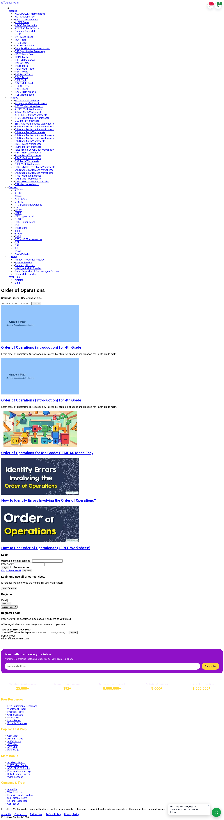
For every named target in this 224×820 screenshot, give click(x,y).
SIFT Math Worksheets (27, 164)
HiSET (18, 210)
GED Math (12, 735)
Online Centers (15, 714)
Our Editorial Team (17, 798)
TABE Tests (21, 89)
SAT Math (12, 744)
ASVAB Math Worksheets (28, 112)
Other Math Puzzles (25, 274)
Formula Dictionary (17, 723)
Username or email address (16, 560)
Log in (5, 567)
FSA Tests (20, 39)
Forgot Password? (11, 570)
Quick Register (9, 588)
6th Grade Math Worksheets (30, 132)
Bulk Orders (36, 814)
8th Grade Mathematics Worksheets (34, 138)
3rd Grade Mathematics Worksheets (34, 123)
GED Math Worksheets (27, 120)
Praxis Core (21, 227)
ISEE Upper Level (24, 216)
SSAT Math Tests (24, 83)
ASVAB (18, 196)
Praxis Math (21, 65)
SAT (17, 245)
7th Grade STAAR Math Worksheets (34, 170)
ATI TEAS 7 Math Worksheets (31, 115)
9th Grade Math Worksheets (30, 141)
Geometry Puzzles (25, 265)
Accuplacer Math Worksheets (31, 103)
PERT (18, 224)
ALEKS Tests (22, 22)
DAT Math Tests (24, 36)
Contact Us (13, 803)
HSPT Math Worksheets (28, 146)
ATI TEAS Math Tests (27, 28)
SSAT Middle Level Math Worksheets (35, 167)
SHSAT (19, 219)
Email (4, 600)
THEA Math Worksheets (28, 175)
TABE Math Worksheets (28, 178)
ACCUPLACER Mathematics (30, 13)
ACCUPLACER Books (18, 768)
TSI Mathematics (24, 94)
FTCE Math (21, 42)
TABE (18, 236)
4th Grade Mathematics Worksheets (34, 126)
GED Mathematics (24, 45)
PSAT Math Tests (24, 68)
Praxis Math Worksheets (28, 155)
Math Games (14, 720)
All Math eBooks (16, 762)
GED (17, 207)
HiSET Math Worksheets (28, 144)
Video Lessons (15, 777)
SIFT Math (21, 80)
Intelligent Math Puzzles (28, 268)
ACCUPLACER (22, 253)
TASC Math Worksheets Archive (32, 181)
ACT (17, 248)
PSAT (18, 251)
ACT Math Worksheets (27, 100)
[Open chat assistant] (216, 812)
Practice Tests (15, 711)
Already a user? (9, 607)
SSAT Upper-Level (25, 222)
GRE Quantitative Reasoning (30, 51)
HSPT (18, 213)
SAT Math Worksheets (27, 161)
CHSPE (19, 201)
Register (27, 571)
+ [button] (8, 10)
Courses (13, 187)
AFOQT (19, 190)
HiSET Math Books (17, 765)
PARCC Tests (22, 63)
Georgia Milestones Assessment (32, 48)
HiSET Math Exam (24, 54)
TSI (17, 242)
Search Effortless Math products (19, 632)
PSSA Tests (21, 71)
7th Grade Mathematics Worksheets (34, 135)
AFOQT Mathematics (26, 19)
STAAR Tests (22, 86)
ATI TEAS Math (15, 738)
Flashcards (13, 717)
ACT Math (12, 747)
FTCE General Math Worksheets (32, 117)
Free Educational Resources (22, 706)
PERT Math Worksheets (28, 152)
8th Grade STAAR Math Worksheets (34, 172)
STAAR (19, 233)
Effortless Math (10, 2)
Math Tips (14, 277)
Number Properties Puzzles (29, 259)
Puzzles (13, 256)
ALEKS (18, 193)
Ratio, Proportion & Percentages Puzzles (37, 271)
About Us (12, 789)
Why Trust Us (14, 792)
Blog (17, 282)
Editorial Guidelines (17, 800)
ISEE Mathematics (25, 60)
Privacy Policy (71, 814)
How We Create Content (20, 795)
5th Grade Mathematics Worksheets (34, 129)
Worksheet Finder (16, 708)
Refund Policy (53, 814)
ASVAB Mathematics (26, 25)
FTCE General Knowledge (28, 204)
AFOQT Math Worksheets (29, 106)
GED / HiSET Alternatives (28, 239)
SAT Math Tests (24, 74)
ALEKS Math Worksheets (28, 109)
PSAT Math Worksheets (28, 158)
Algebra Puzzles (23, 262)
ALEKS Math (14, 741)
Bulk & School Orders (18, 774)
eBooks (13, 10)
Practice (13, 97)
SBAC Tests (21, 77)
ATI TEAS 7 (21, 198)
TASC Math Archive (25, 91)
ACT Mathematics (25, 16)
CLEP (18, 34)
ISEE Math (13, 750)
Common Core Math (25, 31)
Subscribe (210, 666)
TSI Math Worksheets (27, 184)
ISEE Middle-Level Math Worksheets (35, 149)
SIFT (17, 230)
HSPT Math (21, 57)
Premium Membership (19, 771)
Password (7, 564)
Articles (19, 279)
